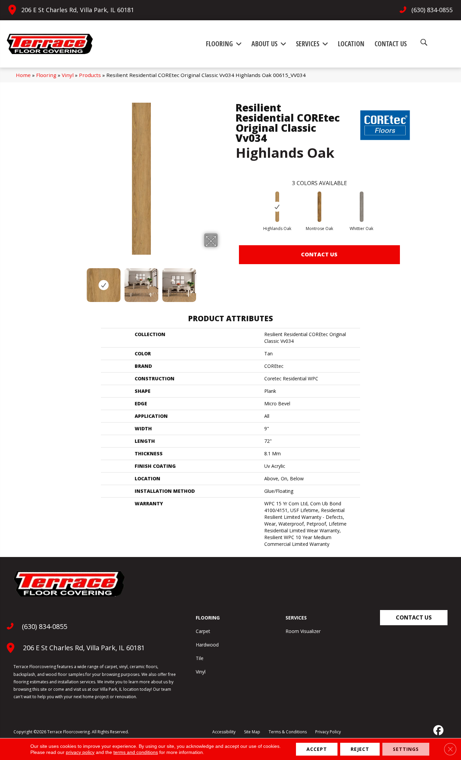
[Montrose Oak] (319, 207)
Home (23, 75)
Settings (406, 749)
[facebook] (437, 730)
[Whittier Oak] (361, 207)
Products (90, 75)
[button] (414, 617)
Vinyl (68, 75)
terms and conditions (135, 752)
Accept (316, 749)
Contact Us (319, 254)
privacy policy (80, 752)
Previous (61, 281)
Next (222, 281)
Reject (360, 749)
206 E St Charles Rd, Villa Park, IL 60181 (77, 10)
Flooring (46, 75)
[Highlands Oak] (277, 207)
